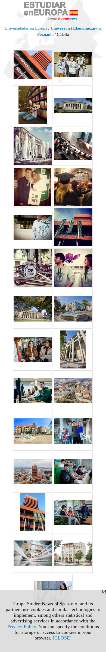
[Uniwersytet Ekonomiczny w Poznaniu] (32, 64)
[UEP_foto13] (32, 553)
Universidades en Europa (26, 28)
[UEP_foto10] (72, 471)
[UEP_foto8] (72, 430)
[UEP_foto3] (32, 349)
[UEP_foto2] (72, 308)
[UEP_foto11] (32, 512)
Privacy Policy (21, 626)
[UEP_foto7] (32, 430)
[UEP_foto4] (72, 349)
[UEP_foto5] (32, 390)
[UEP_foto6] (72, 390)
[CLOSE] (62, 638)
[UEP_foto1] (32, 308)
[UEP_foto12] (72, 512)
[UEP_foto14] (72, 553)
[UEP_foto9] (32, 471)
